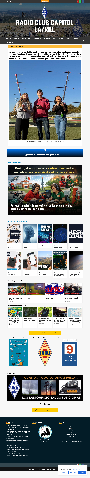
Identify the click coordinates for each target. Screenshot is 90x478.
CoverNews (51, 469)
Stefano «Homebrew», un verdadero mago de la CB (17, 440)
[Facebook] (83, 1)
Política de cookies (76, 469)
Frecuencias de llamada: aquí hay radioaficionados (59, 274)
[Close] (86, 466)
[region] (72, 470)
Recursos (68, 38)
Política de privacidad (72, 444)
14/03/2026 (12, 301)
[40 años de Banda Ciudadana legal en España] (30, 312)
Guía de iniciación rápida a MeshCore (75, 246)
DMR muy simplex (37, 38)
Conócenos (76, 38)
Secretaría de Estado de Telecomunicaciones (70, 441)
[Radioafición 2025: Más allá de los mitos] (45, 190)
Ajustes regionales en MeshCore (59, 246)
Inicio (7, 38)
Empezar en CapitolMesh (27, 273)
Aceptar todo (81, 472)
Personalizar (64, 472)
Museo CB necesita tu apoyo (12, 447)
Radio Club (17, 293)
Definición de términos (12, 246)
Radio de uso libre (26, 38)
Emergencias (62, 38)
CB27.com (10, 422)
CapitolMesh (47, 38)
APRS (54, 38)
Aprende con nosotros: (18, 221)
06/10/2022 (57, 323)
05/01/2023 (42, 323)
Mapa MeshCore (43, 246)
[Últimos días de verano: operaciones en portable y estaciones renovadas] (60, 312)
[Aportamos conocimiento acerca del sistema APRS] (54, 289)
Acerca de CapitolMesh (42, 273)
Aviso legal (66, 444)
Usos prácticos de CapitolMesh (13, 273)
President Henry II (10, 453)
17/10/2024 (49, 300)
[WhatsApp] (80, 1)
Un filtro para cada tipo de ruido (13, 425)
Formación (11, 293)
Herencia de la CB (75, 293)
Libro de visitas (9, 42)
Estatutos (61, 444)
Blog (11, 38)
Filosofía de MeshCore (27, 246)
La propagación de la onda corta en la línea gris (76, 274)
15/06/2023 (27, 321)
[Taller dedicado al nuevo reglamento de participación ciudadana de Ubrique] (73, 289)
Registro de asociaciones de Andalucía (66, 438)
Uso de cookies (80, 444)
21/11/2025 (14, 211)
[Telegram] (78, 1)
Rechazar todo (73, 472)
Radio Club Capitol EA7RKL (45, 25)
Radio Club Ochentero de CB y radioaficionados (17, 455)
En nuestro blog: (15, 162)
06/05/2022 (68, 301)
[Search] (83, 40)
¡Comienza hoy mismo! (59, 141)
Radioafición (16, 38)
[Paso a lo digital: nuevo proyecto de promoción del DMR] (45, 312)
